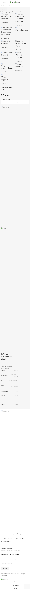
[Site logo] (12, 2)
